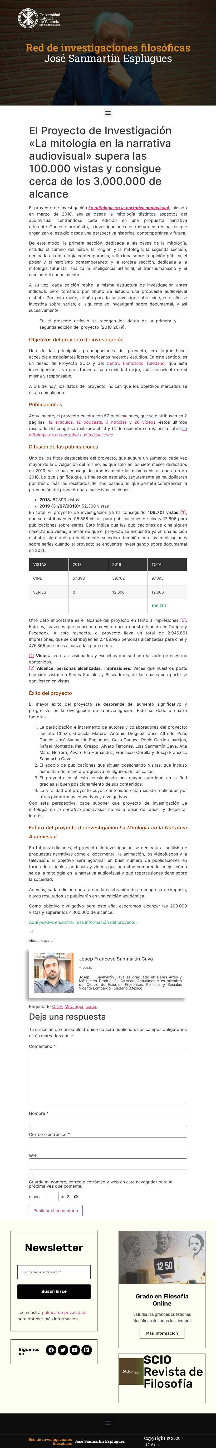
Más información (162, 1333)
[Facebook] (51, 1350)
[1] (183, 512)
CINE (57, 1006)
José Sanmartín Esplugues (108, 58)
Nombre (38, 1113)
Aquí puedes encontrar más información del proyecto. (83, 922)
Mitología (74, 1006)
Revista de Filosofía (173, 1377)
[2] (183, 620)
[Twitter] (63, 1350)
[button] (108, 112)
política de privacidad (63, 1312)
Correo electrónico (49, 1134)
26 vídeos (144, 422)
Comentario (42, 1046)
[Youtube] (75, 1350)
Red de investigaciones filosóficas (108, 47)
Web (33, 1156)
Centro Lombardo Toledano (136, 363)
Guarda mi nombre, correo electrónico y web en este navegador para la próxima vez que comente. (100, 1184)
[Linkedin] (86, 1350)
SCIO (157, 1360)
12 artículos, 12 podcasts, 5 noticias (87, 422)
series (91, 1006)
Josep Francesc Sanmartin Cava (116, 959)
